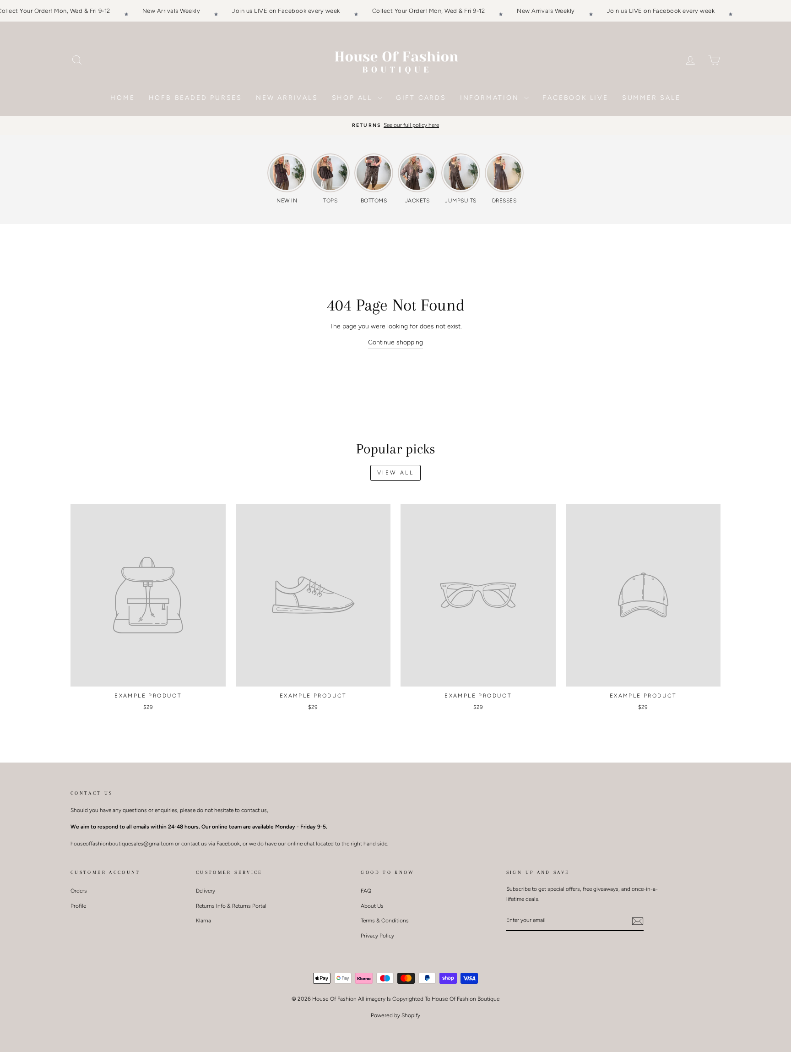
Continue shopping (395, 342)
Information (491, 98)
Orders (78, 891)
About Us (372, 906)
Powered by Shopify (395, 1015)
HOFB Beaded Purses (195, 98)
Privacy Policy (377, 935)
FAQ (366, 891)
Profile (78, 906)
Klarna (203, 920)
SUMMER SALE (651, 98)
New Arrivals (287, 98)
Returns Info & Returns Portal (231, 906)
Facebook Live (575, 98)
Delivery (205, 891)
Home (122, 98)
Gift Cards (421, 98)
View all (395, 472)
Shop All (353, 98)
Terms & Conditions (385, 920)
